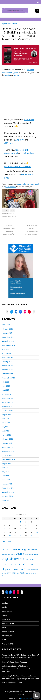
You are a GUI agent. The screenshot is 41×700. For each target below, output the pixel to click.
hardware (11, 565)
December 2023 (8, 365)
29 (20, 536)
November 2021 (8, 451)
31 (31, 536)
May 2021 (5, 471)
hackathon (5, 565)
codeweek (4, 554)
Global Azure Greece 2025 (12, 683)
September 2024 (8, 345)
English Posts (6, 24)
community (11, 554)
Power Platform (8, 631)
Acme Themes (26, 698)
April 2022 (5, 431)
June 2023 (6, 386)
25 (37, 532)
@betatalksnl (21, 150)
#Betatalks (29, 119)
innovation (18, 565)
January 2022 (7, 443)
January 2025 (7, 333)
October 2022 (7, 410)
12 (4, 529)
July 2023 (5, 382)
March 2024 (6, 353)
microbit (30, 565)
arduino (8, 550)
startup (4, 573)
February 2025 (7, 329)
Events (14, 24)
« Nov (4, 541)
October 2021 (7, 455)
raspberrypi (34, 569)
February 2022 (7, 439)
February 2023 (7, 398)
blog (23, 549)
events (5, 211)
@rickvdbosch (29, 153)
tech (18, 573)
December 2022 (8, 402)
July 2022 (5, 418)
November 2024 (8, 341)
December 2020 (8, 488)
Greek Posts (6, 619)
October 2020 (7, 496)
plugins (6, 569)
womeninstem (31, 573)
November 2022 (8, 406)
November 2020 (8, 492)
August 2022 (6, 414)
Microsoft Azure (8, 623)
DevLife (20, 553)
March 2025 (6, 325)
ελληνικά (4, 576)
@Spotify (19, 140)
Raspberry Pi (7, 636)
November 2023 (8, 370)
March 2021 (6, 480)
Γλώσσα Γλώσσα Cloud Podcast (14, 662)
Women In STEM (8, 644)
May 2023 (5, 390)
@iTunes (8, 143)
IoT (12, 211)
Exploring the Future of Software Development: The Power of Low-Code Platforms (17, 669)
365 (3, 550)
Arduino (5, 603)
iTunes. (16, 75)
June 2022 (6, 423)
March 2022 (6, 435)
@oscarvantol (11, 153)
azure (16, 549)
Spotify (7, 75)
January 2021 (7, 484)
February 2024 (7, 357)
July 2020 (5, 500)
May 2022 (5, 427)
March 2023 (6, 394)
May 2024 (5, 349)
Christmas (32, 549)
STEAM (9, 573)
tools (22, 573)
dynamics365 (29, 554)
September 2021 (8, 459)
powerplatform (20, 569)
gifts (26, 559)
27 (10, 536)
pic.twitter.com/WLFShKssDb (17, 166)
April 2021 (5, 476)
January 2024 (7, 361)
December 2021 (8, 447)
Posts (4, 627)
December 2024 (8, 337)
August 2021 (6, 463)
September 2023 (8, 378)
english (7, 558)
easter (36, 554)
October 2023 (7, 374)
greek (32, 559)
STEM (14, 573)
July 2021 (5, 467)
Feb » (9, 541)
